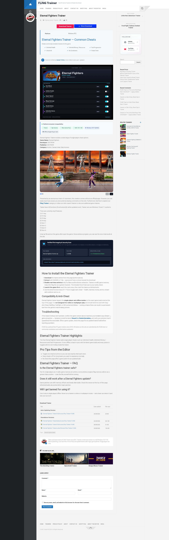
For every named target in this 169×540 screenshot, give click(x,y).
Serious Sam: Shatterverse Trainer (129, 79)
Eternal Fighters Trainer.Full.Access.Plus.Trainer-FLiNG (58, 413)
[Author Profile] (30, 17)
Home (41, 8)
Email (80, 490)
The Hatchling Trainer (47, 466)
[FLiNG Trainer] (30, 4)
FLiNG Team (123, 90)
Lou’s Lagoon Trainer (126, 81)
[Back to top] (90, 528)
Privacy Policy (58, 8)
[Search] (142, 8)
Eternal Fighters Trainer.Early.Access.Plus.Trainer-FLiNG (59, 421)
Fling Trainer (44, 203)
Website (44, 496)
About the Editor (95, 8)
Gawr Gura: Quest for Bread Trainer (130, 77)
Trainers (48, 8)
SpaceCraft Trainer (70, 466)
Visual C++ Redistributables (81, 318)
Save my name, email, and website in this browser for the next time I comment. (66, 502)
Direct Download (86, 26)
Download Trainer (65, 26)
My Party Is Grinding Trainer (127, 71)
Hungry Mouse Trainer (96, 466)
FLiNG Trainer (47, 3)
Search (122, 59)
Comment (45, 478)
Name (44, 490)
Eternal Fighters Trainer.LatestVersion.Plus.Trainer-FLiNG (59, 428)
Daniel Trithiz (61, 60)
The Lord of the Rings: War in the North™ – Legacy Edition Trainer (130, 92)
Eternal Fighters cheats (50, 432)
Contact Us (74, 8)
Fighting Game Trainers (51, 20)
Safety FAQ (83, 8)
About (66, 8)
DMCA (104, 8)
